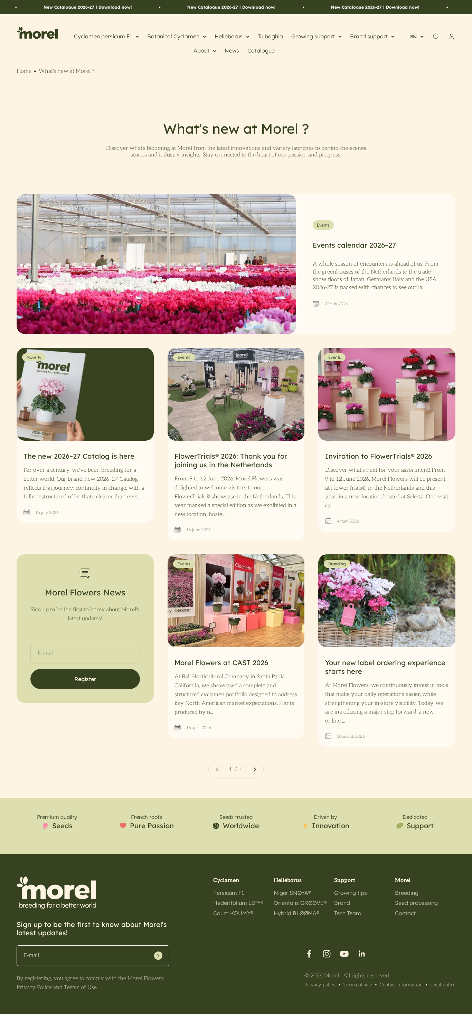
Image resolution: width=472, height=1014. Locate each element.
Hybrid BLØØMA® (296, 913)
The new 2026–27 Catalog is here (78, 456)
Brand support (369, 36)
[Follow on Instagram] (326, 953)
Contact (405, 913)
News (232, 50)
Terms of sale (357, 984)
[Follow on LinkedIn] (362, 953)
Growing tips (350, 892)
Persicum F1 (228, 892)
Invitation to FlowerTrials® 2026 (378, 456)
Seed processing (416, 902)
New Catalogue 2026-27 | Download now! (60, 7)
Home (24, 71)
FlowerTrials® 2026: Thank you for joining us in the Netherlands (230, 460)
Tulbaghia (270, 36)
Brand (342, 902)
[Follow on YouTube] (344, 953)
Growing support (313, 36)
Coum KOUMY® (233, 913)
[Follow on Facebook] (309, 953)
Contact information (401, 984)
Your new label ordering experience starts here (385, 667)
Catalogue (261, 50)
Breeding (406, 892)
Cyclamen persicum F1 (103, 36)
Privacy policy (320, 984)
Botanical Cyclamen (173, 36)
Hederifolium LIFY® (238, 902)
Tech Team (347, 913)
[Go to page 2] (254, 769)
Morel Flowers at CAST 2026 (221, 662)
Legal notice (442, 984)
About (201, 50)
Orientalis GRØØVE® (300, 902)
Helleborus (229, 36)
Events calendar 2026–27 (354, 245)
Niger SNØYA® (292, 892)
